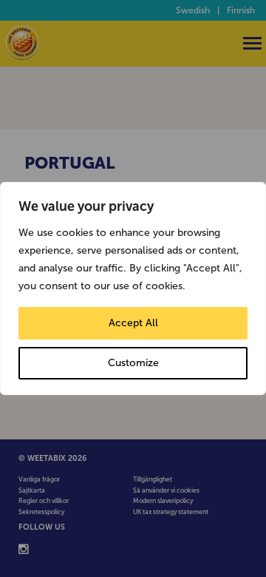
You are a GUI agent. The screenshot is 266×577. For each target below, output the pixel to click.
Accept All (133, 323)
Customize (133, 363)
